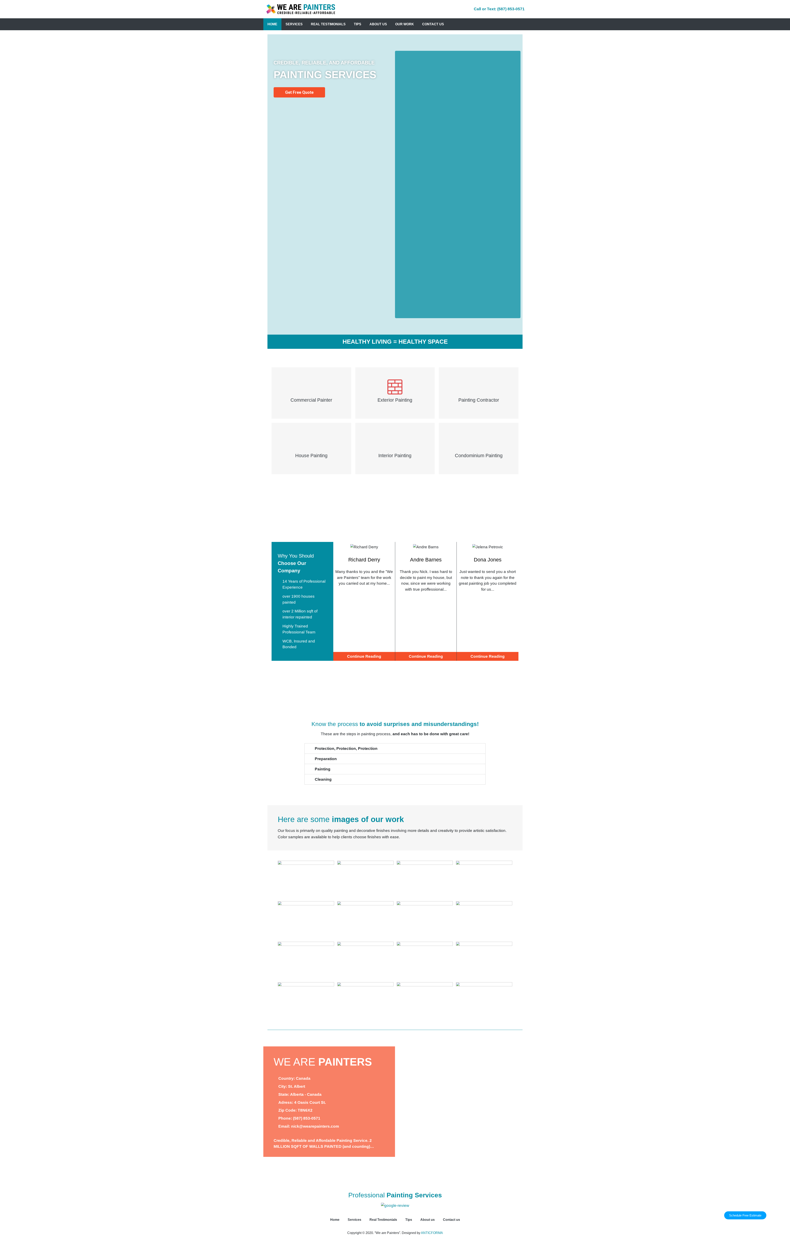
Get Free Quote (299, 92)
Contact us (433, 24)
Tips (357, 24)
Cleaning (323, 779)
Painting (322, 769)
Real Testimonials (328, 24)
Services (294, 24)
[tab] (395, 748)
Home (272, 24)
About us (378, 24)
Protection (346, 748)
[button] (745, 1215)
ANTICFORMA (432, 1233)
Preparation (326, 759)
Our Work (404, 24)
